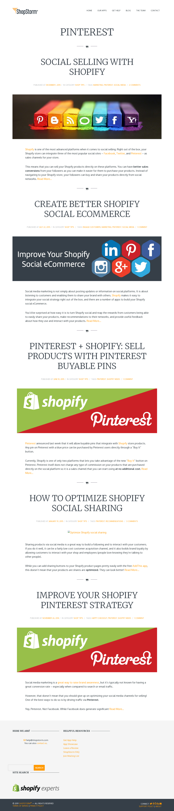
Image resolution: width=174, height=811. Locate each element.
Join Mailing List (71, 756)
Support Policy (146, 806)
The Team (140, 10)
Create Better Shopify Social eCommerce (87, 209)
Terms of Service (20, 806)
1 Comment (142, 227)
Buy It (131, 460)
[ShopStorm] (25, 10)
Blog (128, 10)
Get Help (116, 10)
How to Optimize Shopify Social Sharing (87, 503)
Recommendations (114, 521)
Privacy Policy (37, 806)
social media (120, 85)
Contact (155, 10)
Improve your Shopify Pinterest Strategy (87, 600)
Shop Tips (79, 85)
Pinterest (108, 85)
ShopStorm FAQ (71, 752)
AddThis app (139, 565)
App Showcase (70, 744)
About (159, 806)
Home (89, 10)
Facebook (109, 153)
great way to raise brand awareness (78, 682)
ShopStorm (25, 803)
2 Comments (134, 85)
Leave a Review (70, 748)
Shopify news (113, 379)
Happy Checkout (99, 618)
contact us (42, 743)
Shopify (29, 149)
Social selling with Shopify (87, 67)
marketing (98, 85)
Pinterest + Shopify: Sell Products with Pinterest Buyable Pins (87, 356)
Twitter (120, 153)
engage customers (92, 227)
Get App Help (70, 740)
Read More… (44, 178)
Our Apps (102, 10)
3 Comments (132, 521)
